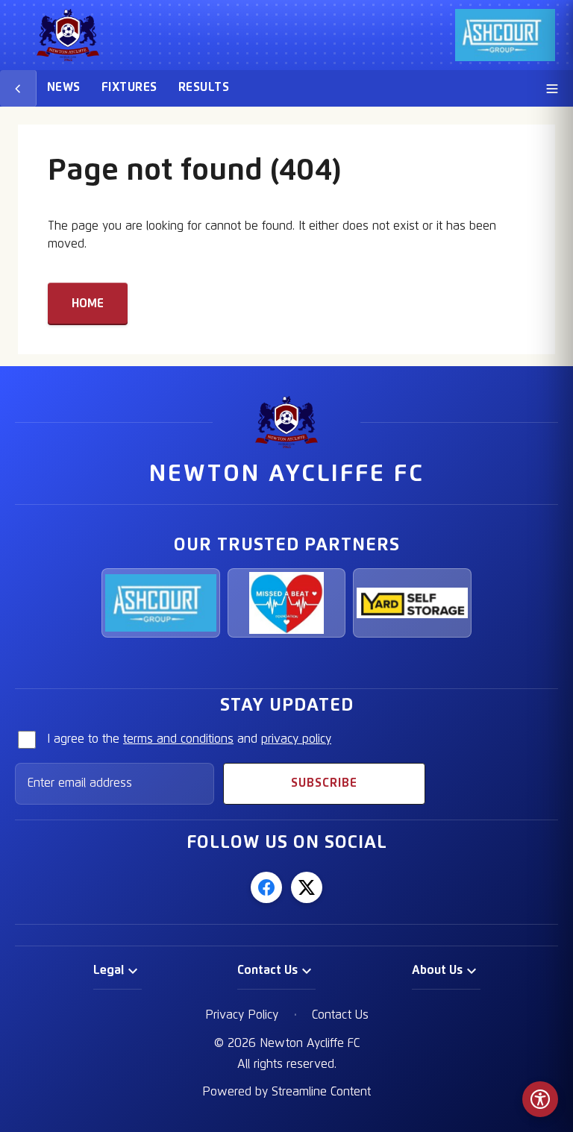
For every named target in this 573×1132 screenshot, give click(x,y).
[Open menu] (552, 88)
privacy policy (296, 739)
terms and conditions (178, 739)
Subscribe (324, 783)
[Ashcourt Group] (160, 603)
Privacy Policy (241, 1015)
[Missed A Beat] (286, 603)
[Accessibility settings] (540, 1099)
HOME (88, 303)
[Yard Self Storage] (412, 603)
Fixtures (129, 87)
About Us (437, 970)
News (64, 87)
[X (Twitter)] (306, 887)
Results (203, 87)
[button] (117, 971)
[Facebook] (266, 887)
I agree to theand (189, 739)
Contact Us (267, 970)
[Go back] (18, 88)
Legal (108, 970)
